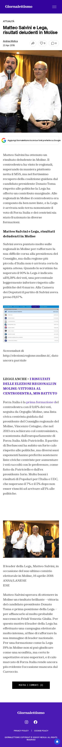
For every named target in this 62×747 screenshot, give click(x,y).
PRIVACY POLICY (21, 731)
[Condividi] (33, 43)
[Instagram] (26, 722)
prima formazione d (41, 402)
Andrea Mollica (10, 41)
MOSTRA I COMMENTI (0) (31, 685)
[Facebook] (36, 722)
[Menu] (54, 6)
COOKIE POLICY (41, 731)
